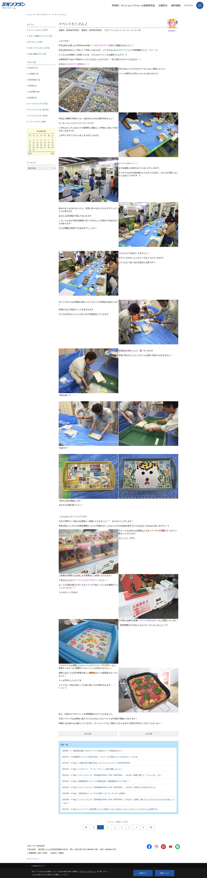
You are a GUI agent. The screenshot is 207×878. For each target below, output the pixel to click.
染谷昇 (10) (33, 68)
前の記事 (88, 734)
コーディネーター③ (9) (38, 116)
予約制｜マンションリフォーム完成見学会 (133, 5)
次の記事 (149, 734)
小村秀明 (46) (34, 92)
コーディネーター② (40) (38, 110)
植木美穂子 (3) (34, 80)
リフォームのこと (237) (38, 30)
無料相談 (175, 5)
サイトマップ (34, 859)
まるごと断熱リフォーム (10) (40, 36)
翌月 (52, 153)
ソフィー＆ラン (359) (37, 122)
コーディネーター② (132, 30)
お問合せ (163, 5)
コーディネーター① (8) (38, 104)
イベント (188, 5)
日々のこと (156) (35, 42)
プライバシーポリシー (87, 871)
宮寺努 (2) (33, 86)
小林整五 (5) (33, 74)
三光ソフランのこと (112, 30)
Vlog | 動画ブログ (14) (37, 54)
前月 (30, 153)
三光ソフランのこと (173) (39, 48)
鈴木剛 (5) (33, 98)
